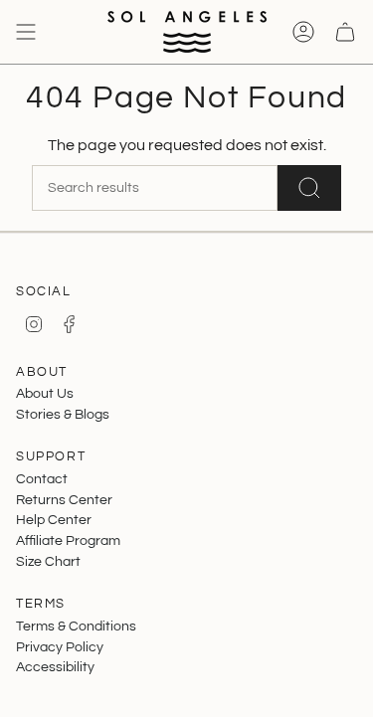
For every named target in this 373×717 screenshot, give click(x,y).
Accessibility (55, 666)
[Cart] (345, 32)
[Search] (309, 188)
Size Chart (48, 561)
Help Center (54, 519)
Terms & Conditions (76, 626)
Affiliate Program (68, 540)
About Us (45, 393)
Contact (42, 478)
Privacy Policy (59, 646)
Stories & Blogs (62, 414)
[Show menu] (26, 32)
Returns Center (64, 499)
